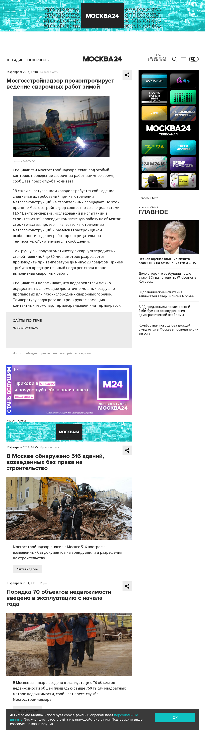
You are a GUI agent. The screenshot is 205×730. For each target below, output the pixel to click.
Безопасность (49, 72)
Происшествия (49, 448)
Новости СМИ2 (16, 420)
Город (44, 583)
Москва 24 (102, 59)
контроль (59, 353)
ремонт (45, 353)
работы (72, 353)
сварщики (85, 353)
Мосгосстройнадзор (25, 328)
